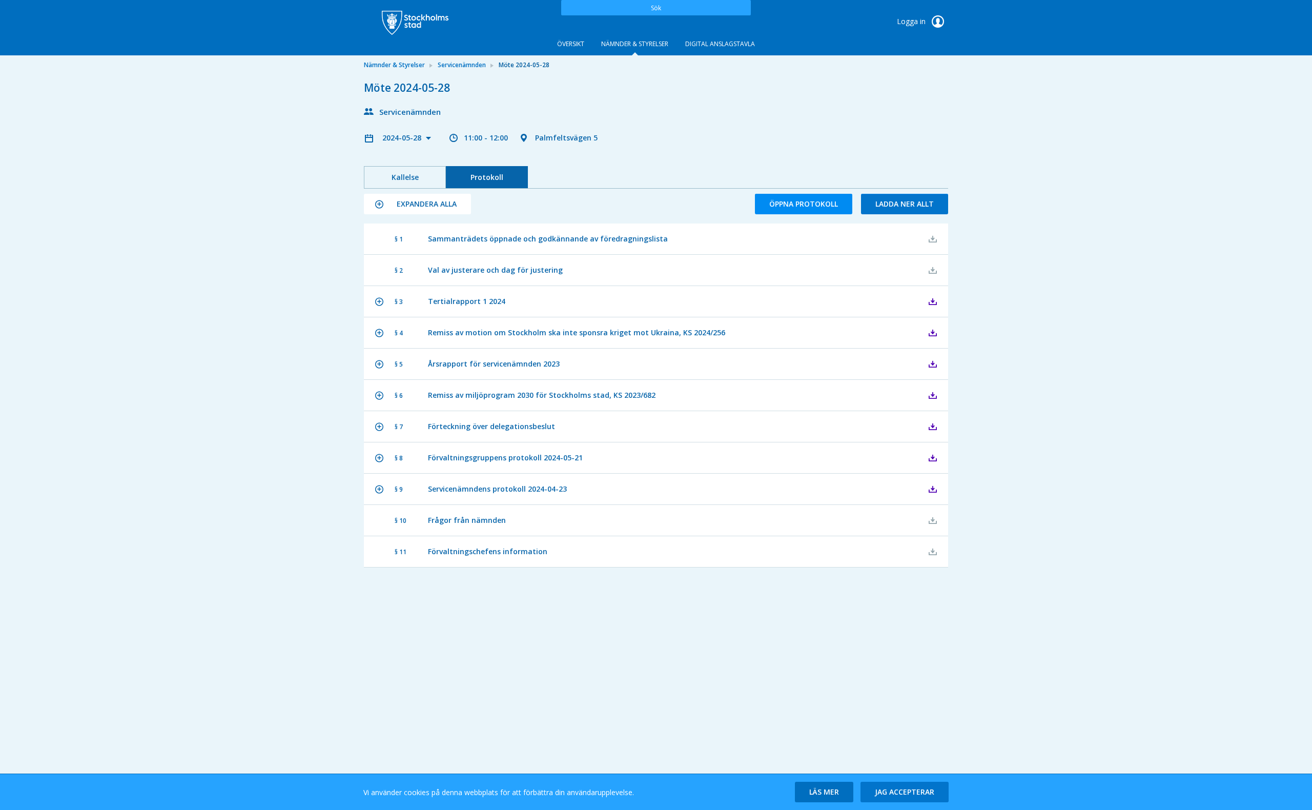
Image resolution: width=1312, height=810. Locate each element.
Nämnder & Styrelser (634, 43)
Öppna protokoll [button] (803, 204)
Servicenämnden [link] (462, 64)
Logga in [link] (912, 21)
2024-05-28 (402, 138)
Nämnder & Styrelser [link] (394, 64)
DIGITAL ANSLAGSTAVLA (720, 43)
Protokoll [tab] (486, 177)
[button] (417, 204)
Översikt (570, 43)
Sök (656, 8)
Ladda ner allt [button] (904, 204)
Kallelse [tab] (405, 177)
